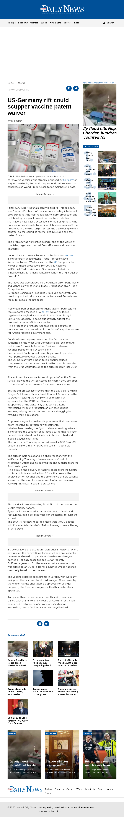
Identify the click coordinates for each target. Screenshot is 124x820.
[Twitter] (76, 88)
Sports (67, 23)
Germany (68, 180)
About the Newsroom (82, 808)
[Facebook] (69, 88)
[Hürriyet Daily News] (62, 9)
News (11, 83)
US (55, 262)
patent (45, 312)
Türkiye (12, 23)
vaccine (69, 255)
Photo (76, 23)
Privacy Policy (46, 808)
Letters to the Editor (50, 811)
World (44, 23)
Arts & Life (55, 23)
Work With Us (62, 808)
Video (110, 789)
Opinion (34, 23)
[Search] (104, 22)
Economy (23, 23)
